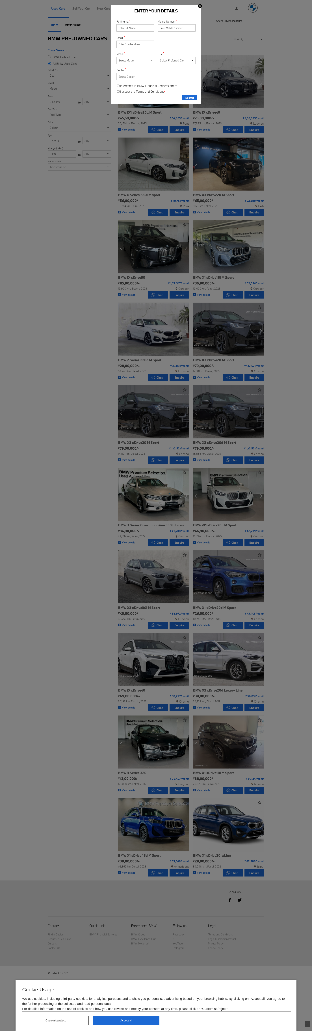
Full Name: (122, 21)
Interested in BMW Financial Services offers (148, 86)
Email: (120, 37)
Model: (120, 54)
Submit (189, 97)
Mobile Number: (167, 21)
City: (160, 54)
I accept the (142, 92)
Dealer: (120, 70)
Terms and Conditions (150, 92)
